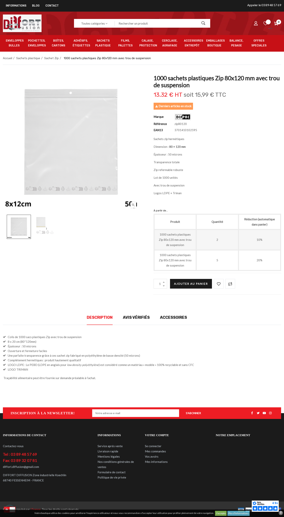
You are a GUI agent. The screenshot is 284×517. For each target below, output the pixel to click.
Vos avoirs (151, 456)
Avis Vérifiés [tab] (136, 317)
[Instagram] (270, 413)
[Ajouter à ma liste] (219, 284)
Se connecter (153, 446)
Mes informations (156, 461)
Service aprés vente (110, 446)
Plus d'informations (238, 513)
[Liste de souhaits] (265, 23)
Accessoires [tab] (173, 317)
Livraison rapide (108, 451)
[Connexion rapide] (256, 23)
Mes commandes (155, 451)
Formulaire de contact (112, 472)
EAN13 (158, 130)
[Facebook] (252, 413)
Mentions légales (109, 456)
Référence (160, 124)
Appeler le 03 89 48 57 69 (264, 5)
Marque (159, 116)
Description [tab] (100, 317)
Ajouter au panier (191, 283)
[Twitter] (258, 413)
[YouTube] (264, 413)
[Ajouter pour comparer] (230, 284)
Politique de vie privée (112, 477)
